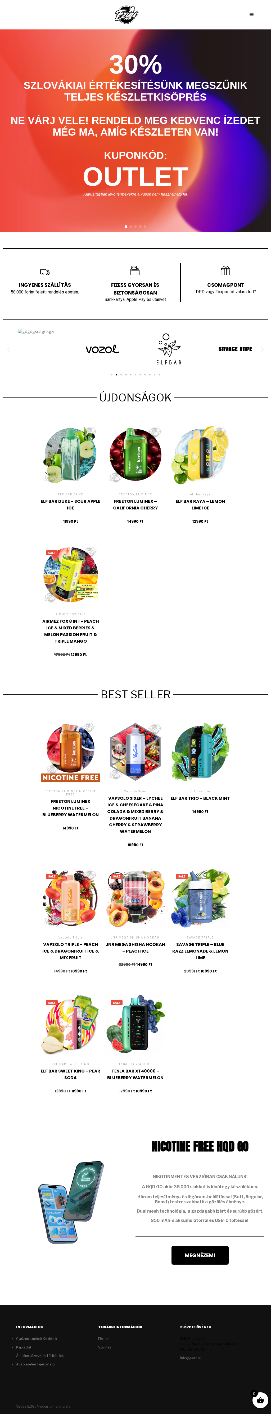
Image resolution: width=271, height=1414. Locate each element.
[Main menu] (251, 14)
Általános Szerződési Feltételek (40, 1356)
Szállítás (104, 1347)
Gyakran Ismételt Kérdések (36, 1339)
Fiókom (103, 1339)
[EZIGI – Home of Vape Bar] (127, 14)
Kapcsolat (23, 1347)
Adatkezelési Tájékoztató (35, 1364)
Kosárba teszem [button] (70, 465)
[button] (126, 226)
